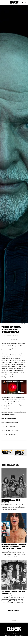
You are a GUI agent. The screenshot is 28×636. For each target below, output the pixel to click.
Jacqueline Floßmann (6, 335)
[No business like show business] (14, 575)
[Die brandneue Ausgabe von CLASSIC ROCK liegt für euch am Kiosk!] (14, 528)
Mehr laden (13, 610)
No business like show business (13, 593)
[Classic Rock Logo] (14, 2)
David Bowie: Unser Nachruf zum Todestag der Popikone (19, 453)
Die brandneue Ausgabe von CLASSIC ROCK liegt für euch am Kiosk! (13, 547)
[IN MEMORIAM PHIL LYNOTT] (14, 483)
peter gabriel (9, 444)
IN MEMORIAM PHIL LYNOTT (10, 501)
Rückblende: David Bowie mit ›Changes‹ (7, 452)
